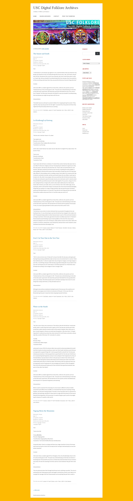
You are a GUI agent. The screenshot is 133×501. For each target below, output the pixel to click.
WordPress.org (85, 133)
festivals (60, 227)
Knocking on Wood (86, 117)
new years (97, 93)
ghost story (90, 89)
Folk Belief (65, 227)
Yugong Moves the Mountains (43, 411)
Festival (45, 227)
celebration (93, 81)
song (91, 96)
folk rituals (70, 227)
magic (86, 93)
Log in (83, 128)
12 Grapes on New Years (87, 112)
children (90, 83)
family (97, 85)
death (93, 84)
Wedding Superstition (86, 109)
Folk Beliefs (45, 110)
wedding (91, 99)
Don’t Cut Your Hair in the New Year (46, 238)
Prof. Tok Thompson (68, 16)
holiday (89, 90)
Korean (90, 92)
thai (62, 110)
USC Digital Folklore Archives (55, 8)
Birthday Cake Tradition (87, 107)
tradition (96, 98)
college (90, 84)
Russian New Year (86, 111)
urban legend (85, 99)
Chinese (53, 481)
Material (52, 227)
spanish (93, 96)
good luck (96, 89)
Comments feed (85, 131)
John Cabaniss (45, 48)
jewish (83, 92)
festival (83, 86)
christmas (85, 84)
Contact (56, 16)
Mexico (93, 93)
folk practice (62, 400)
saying (88, 96)
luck (83, 93)
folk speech (85, 87)
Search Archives (45, 16)
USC (88, 99)
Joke (87, 92)
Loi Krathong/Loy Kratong (42, 120)
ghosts (84, 89)
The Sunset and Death (41, 54)
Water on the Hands (40, 307)
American (84, 81)
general (50, 110)
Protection (84, 94)
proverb (90, 95)
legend (95, 92)
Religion (94, 94)
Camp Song (84, 114)
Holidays (74, 227)
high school (85, 90)
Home (35, 16)
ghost (97, 87)
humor (97, 90)
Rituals (34, 229)
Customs (45, 400)
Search (84, 49)
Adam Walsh (85, 119)
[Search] (97, 53)
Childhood (85, 83)
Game (93, 87)
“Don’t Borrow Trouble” (86, 116)
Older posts (36, 490)
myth (56, 481)
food (90, 87)
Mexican (89, 93)
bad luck (89, 81)
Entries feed (84, 129)
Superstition (59, 110)
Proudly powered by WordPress (39, 495)
